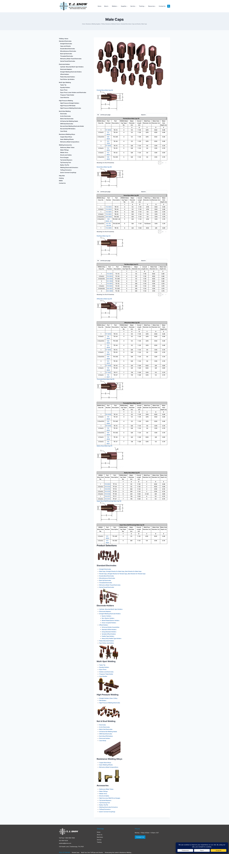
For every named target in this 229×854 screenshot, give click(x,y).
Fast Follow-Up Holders (67, 79)
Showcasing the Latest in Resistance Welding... (118, 852)
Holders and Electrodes (106, 672)
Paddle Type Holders (108, 636)
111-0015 (108, 145)
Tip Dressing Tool (104, 802)
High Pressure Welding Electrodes (109, 702)
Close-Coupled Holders (109, 622)
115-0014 (109, 273)
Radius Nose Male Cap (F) (104, 446)
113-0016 (108, 228)
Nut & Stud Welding (106, 721)
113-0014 (108, 207)
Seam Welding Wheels (106, 765)
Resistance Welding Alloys (109, 759)
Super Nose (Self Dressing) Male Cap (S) (109, 501)
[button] (166, 118)
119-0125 (107, 491)
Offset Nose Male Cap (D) (104, 299)
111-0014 (108, 130)
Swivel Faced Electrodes (106, 587)
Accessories (103, 785)
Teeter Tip (102, 665)
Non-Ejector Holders (108, 618)
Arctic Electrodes (104, 727)
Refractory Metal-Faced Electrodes (109, 585)
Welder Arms (103, 793)
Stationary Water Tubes (106, 789)
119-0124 (107, 486)
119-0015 (108, 426)
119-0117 (107, 496)
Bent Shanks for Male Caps (133, 571)
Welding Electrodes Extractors (108, 807)
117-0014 (108, 334)
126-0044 (110, 278)
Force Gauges (64, 157)
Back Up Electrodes (105, 580)
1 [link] (159, 162)
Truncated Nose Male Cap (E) (105, 379)
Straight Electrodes (105, 569)
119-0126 (107, 494)
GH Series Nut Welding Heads (108, 731)
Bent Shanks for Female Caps (137, 573)
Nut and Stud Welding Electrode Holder (72, 126)
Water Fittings (103, 791)
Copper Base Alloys (105, 762)
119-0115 (107, 489)
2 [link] (162, 162)
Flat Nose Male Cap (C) (103, 236)
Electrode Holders (105, 605)
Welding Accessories (65, 145)
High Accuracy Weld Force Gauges (109, 798)
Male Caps (102, 571)
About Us (99, 834)
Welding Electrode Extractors (69, 167)
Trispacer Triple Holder (106, 674)
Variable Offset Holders (109, 634)
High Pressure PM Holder (67, 105)
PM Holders (102, 700)
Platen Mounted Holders (106, 641)
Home (99, 6)
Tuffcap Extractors (105, 809)
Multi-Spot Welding (106, 661)
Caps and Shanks (65, 46)
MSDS (61, 180)
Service (99, 839)
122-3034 (110, 281)
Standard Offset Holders (109, 629)
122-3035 (110, 291)
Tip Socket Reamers (105, 800)
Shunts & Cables (104, 796)
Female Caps (103, 573)
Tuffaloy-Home (63, 38)
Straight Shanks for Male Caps (115, 571)
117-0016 (108, 365)
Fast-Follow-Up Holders (106, 643)
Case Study (102, 740)
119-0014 (108, 414)
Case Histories (64, 97)
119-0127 (107, 499)
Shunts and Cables (66, 155)
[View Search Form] (168, 6)
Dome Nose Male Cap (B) (104, 167)
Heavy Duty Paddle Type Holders (111, 638)
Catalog (61, 178)
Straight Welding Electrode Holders (110, 613)
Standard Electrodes (106, 565)
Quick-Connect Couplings (107, 811)
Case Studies (103, 676)
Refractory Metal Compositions (108, 767)
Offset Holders (103, 625)
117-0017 (108, 372)
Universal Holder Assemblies (110, 627)
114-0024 (109, 209)
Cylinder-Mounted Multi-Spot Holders (111, 609)
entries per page (105, 114)
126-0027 (110, 288)
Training (99, 842)
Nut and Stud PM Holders (67, 128)
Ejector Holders (106, 616)
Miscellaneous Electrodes (107, 578)
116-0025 (110, 286)
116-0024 (110, 276)
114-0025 (109, 214)
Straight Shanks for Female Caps (117, 573)
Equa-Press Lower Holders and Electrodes (73, 92)
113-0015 (108, 211)
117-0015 (108, 349)
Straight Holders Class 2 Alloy (108, 698)
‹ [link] (156, 162)
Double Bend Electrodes (106, 576)
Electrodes (102, 725)
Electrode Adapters (105, 611)
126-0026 (109, 216)
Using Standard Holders (109, 631)
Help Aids (62, 175)
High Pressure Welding (107, 694)
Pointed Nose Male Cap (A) (105, 90)
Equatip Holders (104, 667)
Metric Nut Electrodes (105, 729)
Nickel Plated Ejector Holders (110, 620)
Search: (143, 114)
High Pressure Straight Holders (69, 103)
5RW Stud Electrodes (105, 734)
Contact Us (162, 6)
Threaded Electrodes (105, 582)
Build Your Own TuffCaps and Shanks (92, 852)
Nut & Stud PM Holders (106, 736)
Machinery (100, 837)
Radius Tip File (103, 805)
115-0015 (109, 283)
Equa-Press (102, 669)
